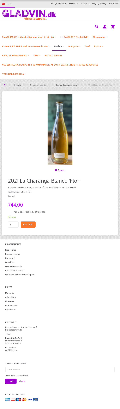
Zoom (61, 170)
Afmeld (22, 381)
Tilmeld (11, 381)
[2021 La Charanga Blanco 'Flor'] (60, 129)
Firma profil (85, 3)
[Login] (105, 26)
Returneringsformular (14, 270)
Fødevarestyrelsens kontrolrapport (20, 274)
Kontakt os (73, 3)
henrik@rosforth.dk (13, 330)
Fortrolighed (114, 3)
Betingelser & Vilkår (58, 3)
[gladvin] (47, 14)
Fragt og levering (99, 3)
